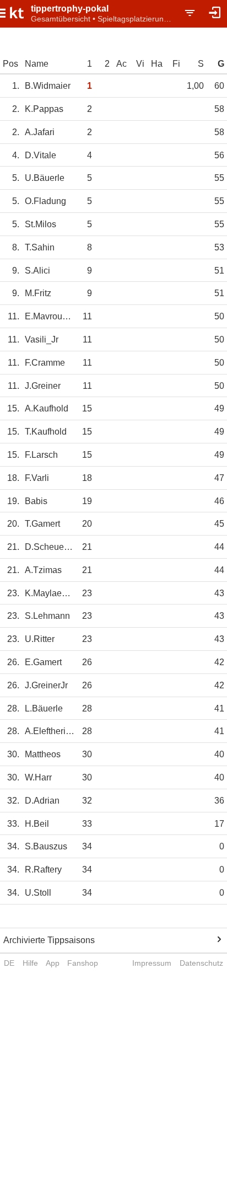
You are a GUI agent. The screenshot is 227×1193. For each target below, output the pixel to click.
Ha (157, 63)
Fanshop (82, 963)
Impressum (151, 963)
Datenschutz (201, 963)
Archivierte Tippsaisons (49, 940)
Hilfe (30, 963)
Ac (121, 63)
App (53, 963)
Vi (140, 63)
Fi (176, 63)
